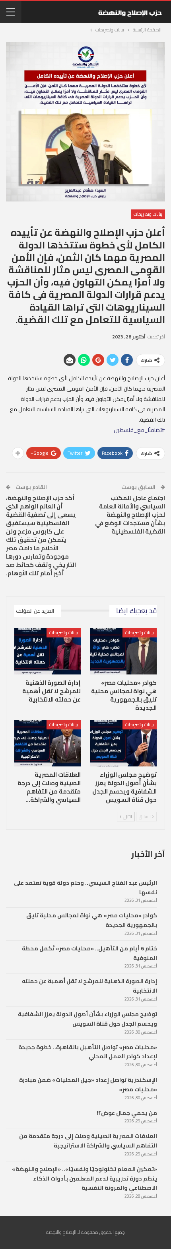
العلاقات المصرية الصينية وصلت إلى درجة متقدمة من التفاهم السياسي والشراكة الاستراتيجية (88, 1141)
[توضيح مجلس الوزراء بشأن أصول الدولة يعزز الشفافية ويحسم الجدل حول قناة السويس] (123, 743)
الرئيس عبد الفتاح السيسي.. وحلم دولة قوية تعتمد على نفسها (85, 887)
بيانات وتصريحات (148, 214)
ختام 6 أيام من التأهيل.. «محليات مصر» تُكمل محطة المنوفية (89, 953)
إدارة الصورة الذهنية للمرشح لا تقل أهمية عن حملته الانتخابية (89, 986)
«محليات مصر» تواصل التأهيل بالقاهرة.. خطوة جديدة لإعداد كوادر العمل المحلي (87, 1052)
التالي (127, 817)
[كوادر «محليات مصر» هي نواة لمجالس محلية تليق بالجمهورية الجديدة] (123, 651)
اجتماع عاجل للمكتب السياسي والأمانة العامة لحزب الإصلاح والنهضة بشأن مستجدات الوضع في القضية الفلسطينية (130, 514)
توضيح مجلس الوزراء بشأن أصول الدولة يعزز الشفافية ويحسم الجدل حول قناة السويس (87, 1019)
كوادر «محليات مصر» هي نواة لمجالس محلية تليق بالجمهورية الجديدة (91, 920)
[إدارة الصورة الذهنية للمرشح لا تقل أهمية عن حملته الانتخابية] (47, 651)
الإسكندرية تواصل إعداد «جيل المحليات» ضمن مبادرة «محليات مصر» (88, 1085)
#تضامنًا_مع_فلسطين (139, 430)
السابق (145, 817)
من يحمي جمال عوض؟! (127, 1113)
